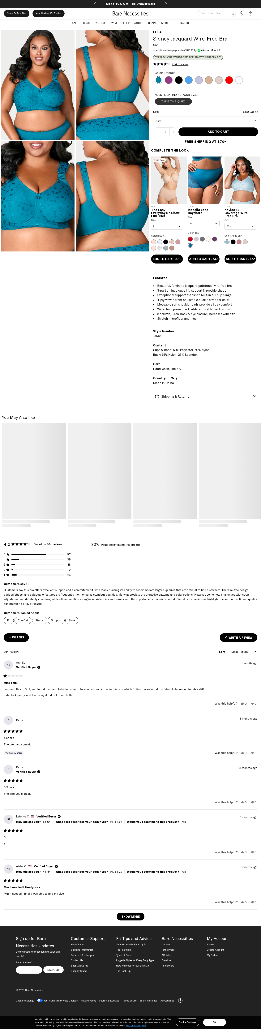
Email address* (24, 962)
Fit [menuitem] (9, 620)
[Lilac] (199, 83)
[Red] (229, 83)
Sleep (126, 22)
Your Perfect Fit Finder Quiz (131, 944)
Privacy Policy (88, 1000)
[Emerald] (158, 83)
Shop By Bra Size (16, 13)
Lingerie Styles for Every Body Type (135, 960)
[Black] (179, 83)
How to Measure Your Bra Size (132, 965)
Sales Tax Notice (148, 1000)
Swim (113, 22)
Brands (184, 22)
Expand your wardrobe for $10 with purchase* (188, 57)
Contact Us (77, 960)
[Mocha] (209, 83)
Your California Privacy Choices (61, 1000)
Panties (100, 22)
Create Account (215, 949)
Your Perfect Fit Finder (48, 13)
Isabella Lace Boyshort (198, 211)
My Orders (212, 955)
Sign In (210, 944)
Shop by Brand (79, 970)
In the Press (168, 949)
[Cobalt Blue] (189, 83)
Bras (86, 22)
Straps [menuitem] (39, 620)
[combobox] (205, 121)
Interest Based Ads (109, 1000)
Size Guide (250, 112)
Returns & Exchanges (82, 955)
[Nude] (219, 83)
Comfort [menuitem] (23, 620)
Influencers (168, 965)
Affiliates (166, 955)
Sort (222, 652)
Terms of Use (129, 1000)
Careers (166, 944)
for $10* (131, 4)
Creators (166, 960)
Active (138, 22)
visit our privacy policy (136, 1025)
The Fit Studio (123, 949)
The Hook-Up (123, 970)
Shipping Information (82, 949)
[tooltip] (27, 584)
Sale (75, 22)
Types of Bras (123, 955)
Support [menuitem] (56, 620)
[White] (239, 83)
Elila (157, 32)
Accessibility (167, 1000)
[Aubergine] (169, 83)
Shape (152, 22)
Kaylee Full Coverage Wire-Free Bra (237, 213)
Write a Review (242, 639)
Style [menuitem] (72, 620)
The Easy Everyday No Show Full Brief (165, 213)
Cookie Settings (187, 1022)
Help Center (77, 944)
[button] (251, 13)
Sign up (54, 969)
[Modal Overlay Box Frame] (183, 99)
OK (214, 1022)
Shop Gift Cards (79, 965)
